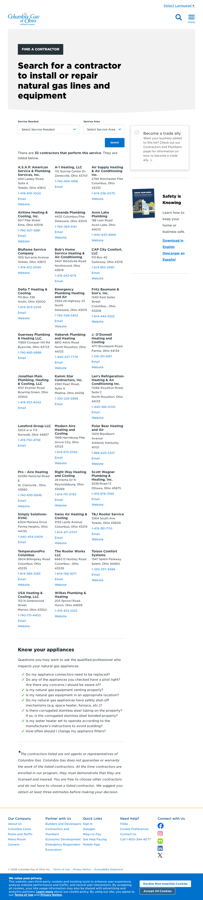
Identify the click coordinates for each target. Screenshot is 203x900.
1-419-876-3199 (103, 493)
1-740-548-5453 (66, 315)
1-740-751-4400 (29, 615)
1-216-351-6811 (102, 356)
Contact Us (128, 834)
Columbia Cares (19, 829)
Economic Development (63, 839)
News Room (17, 839)
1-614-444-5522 (103, 316)
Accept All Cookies (157, 891)
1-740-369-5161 (66, 226)
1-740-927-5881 (29, 230)
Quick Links (92, 818)
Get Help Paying (95, 839)
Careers (13, 844)
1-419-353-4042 (29, 402)
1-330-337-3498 (103, 569)
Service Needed (28, 121)
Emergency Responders (62, 844)
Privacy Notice (51, 894)
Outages (89, 829)
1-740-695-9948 (30, 495)
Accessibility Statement (108, 869)
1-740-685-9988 (29, 352)
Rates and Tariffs (20, 834)
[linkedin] (160, 854)
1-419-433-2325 (66, 610)
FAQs (124, 823)
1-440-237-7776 (66, 356)
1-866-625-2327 (103, 452)
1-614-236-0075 (103, 193)
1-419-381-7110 (102, 528)
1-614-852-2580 (103, 267)
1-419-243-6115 (65, 275)
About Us (15, 823)
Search (114, 142)
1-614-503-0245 (29, 307)
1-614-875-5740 (66, 452)
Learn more (44, 891)
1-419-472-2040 (29, 267)
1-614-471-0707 (66, 532)
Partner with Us (58, 818)
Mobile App (91, 844)
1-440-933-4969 (104, 234)
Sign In (88, 823)
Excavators (53, 849)
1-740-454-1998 (66, 181)
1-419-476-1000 (29, 193)
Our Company (19, 818)
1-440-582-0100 (104, 406)
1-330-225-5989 (66, 398)
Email (22, 198)
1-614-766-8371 (66, 573)
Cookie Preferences (134, 829)
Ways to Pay (92, 834)
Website (24, 204)
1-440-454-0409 (30, 536)
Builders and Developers (63, 823)
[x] (161, 825)
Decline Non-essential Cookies (165, 883)
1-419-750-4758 (29, 440)
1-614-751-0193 (65, 494)
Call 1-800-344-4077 (135, 839)
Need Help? (129, 818)
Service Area (91, 121)
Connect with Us (171, 818)
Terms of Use (23, 894)
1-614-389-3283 (29, 573)
